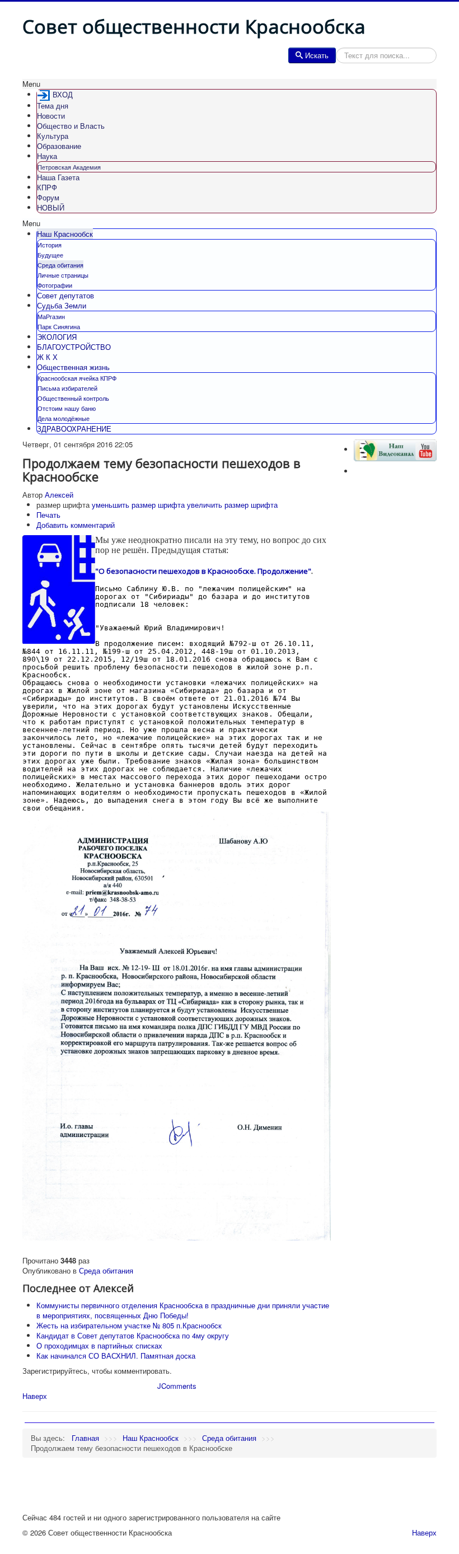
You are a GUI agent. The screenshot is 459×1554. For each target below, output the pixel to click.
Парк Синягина (59, 326)
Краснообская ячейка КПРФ (77, 377)
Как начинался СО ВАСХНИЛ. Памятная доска (115, 1355)
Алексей (59, 494)
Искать (317, 55)
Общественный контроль (73, 398)
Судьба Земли (61, 305)
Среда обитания (60, 264)
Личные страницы (63, 274)
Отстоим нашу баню (67, 408)
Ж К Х (47, 357)
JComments (176, 1385)
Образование (59, 146)
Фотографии (55, 284)
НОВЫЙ (50, 207)
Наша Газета (58, 177)
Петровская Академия (69, 166)
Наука (47, 156)
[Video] (395, 449)
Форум (48, 197)
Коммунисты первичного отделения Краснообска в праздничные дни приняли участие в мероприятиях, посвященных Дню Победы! (182, 1310)
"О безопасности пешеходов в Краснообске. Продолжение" (203, 571)
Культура (52, 135)
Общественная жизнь (73, 367)
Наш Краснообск (65, 233)
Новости (51, 115)
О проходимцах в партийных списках (99, 1345)
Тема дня (52, 105)
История (50, 244)
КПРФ (47, 187)
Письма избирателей (67, 387)
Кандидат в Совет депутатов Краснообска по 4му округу (132, 1335)
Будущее (50, 254)
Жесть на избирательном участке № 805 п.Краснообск (129, 1325)
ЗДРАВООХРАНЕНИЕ (74, 428)
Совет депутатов (65, 295)
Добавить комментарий (75, 524)
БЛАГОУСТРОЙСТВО (74, 346)
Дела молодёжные (64, 418)
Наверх (34, 1396)
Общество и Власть (71, 125)
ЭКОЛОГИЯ (57, 336)
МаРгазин (51, 316)
